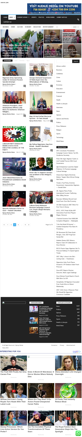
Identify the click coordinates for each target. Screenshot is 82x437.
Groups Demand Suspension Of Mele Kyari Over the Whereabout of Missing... (40, 80)
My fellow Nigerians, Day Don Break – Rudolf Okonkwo (40, 145)
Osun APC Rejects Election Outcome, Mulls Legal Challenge (66, 271)
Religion (58, 130)
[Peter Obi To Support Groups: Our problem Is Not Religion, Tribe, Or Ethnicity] (41, 164)
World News (50, 17)
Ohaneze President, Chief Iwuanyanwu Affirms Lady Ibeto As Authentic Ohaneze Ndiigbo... (14, 108)
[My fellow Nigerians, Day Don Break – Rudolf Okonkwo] (41, 134)
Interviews (21, 60)
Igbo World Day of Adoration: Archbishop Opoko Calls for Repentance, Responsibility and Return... (72, 53)
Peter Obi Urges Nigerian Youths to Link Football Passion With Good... (45, 320)
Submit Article (62, 17)
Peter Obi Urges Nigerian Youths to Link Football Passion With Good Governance (67, 161)
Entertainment (48, 27)
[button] (78, 19)
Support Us (7, 22)
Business (6, 27)
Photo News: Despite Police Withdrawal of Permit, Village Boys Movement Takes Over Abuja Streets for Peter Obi (16, 49)
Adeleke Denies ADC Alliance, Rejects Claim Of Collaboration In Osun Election (66, 243)
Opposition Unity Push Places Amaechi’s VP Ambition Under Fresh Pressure (67, 265)
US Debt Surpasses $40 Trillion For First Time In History (67, 206)
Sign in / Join (4, 2)
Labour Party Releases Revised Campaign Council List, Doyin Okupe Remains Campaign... (39, 208)
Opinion (58, 115)
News (11, 17)
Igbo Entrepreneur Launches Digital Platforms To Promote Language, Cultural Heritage (67, 169)
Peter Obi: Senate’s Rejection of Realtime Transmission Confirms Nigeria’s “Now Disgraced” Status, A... (53, 39)
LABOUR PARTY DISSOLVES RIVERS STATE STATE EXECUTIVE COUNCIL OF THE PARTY (13, 147)
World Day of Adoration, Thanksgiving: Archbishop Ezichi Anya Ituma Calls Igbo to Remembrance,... (53, 53)
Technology (59, 137)
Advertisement (71, 345)
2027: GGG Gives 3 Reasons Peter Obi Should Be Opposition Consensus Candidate (67, 292)
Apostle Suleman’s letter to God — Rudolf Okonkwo (13, 209)
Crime (13, 27)
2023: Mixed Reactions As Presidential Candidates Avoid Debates (14, 180)
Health (58, 100)
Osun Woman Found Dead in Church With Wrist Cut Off (67, 277)
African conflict (61, 66)
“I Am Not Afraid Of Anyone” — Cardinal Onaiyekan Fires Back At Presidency (66, 227)
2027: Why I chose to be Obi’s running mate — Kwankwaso (65, 258)
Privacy (62, 345)
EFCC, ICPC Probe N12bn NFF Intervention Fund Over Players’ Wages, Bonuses (66, 213)
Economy (28, 27)
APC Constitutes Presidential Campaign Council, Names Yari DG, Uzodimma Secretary (67, 153)
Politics (41, 17)
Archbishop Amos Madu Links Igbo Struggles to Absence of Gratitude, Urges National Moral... (71, 39)
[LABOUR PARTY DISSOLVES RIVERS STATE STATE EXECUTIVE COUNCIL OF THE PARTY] (14, 134)
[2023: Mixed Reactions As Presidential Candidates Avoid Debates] (14, 167)
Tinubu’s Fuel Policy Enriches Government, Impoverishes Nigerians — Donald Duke (67, 185)
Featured (59, 96)
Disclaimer (54, 345)
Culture (20, 27)
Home (5, 17)
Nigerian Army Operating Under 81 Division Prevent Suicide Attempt (13, 80)
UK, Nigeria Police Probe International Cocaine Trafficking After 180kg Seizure (66, 193)
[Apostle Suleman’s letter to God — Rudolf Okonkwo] (14, 199)
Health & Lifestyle (61, 104)
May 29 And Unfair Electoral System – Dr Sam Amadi (40, 117)
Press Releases (61, 126)
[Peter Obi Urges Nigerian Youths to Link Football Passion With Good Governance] (33, 320)
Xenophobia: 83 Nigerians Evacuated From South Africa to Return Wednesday (67, 284)
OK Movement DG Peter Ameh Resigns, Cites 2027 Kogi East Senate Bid (65, 235)
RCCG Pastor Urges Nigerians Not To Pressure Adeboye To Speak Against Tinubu (68, 251)
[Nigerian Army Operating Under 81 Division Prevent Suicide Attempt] (14, 69)
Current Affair (22, 17)
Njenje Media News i (9, 84)
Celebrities (59, 73)
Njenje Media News (8, 55)
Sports (33, 17)
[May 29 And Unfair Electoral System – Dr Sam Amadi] (41, 102)
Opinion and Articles (62, 119)
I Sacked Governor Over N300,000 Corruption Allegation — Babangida (67, 220)
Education (37, 27)
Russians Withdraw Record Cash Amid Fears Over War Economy (66, 200)
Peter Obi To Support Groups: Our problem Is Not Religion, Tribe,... (41, 174)
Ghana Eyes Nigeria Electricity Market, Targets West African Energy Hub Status (67, 177)
